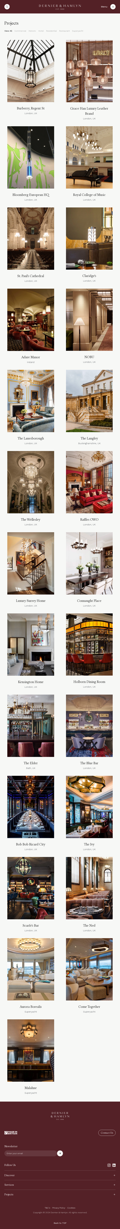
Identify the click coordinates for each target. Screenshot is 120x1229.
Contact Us (107, 1132)
